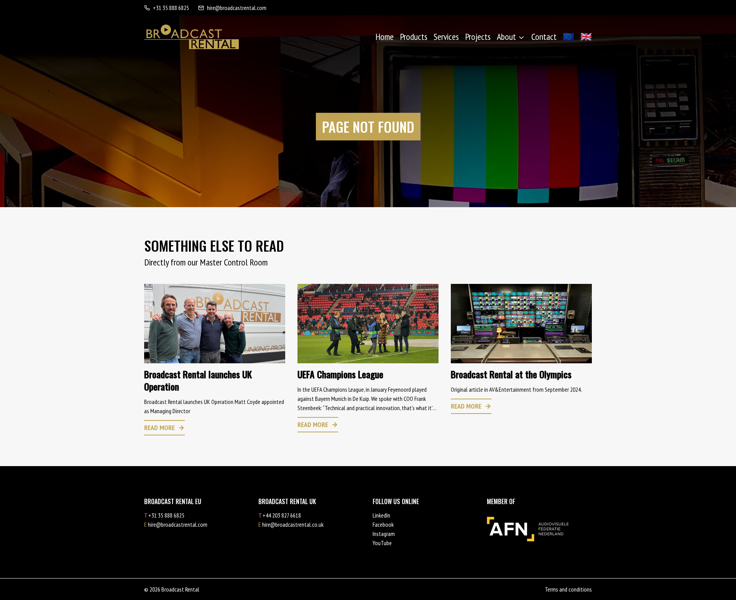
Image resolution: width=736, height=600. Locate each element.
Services (446, 37)
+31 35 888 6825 (171, 8)
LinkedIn (381, 515)
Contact (544, 37)
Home (384, 37)
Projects (478, 37)
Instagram (384, 533)
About (506, 37)
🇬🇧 (586, 37)
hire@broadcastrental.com (236, 8)
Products (413, 37)
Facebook (383, 524)
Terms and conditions (568, 589)
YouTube (382, 543)
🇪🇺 (568, 37)
